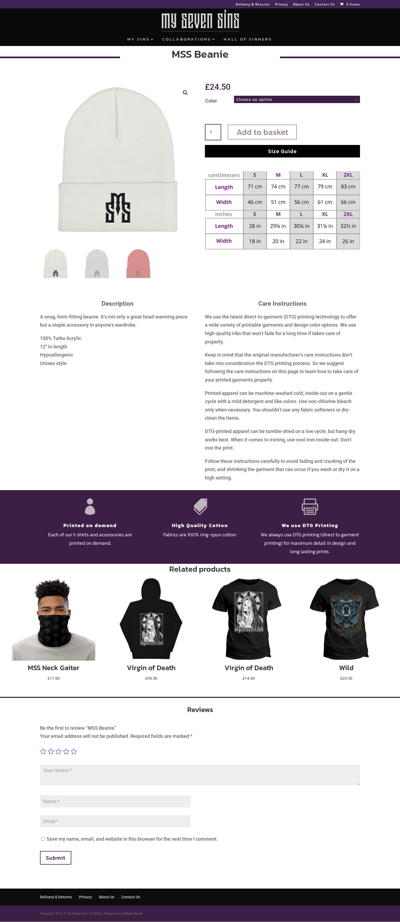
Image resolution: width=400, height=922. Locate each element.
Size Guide (282, 151)
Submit (55, 858)
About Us (301, 5)
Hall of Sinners (248, 39)
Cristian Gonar (132, 913)
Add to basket (262, 132)
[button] (185, 93)
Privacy (281, 5)
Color (211, 101)
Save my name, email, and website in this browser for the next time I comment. (132, 839)
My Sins (138, 39)
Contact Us (325, 5)
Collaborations (186, 39)
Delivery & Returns (253, 5)
